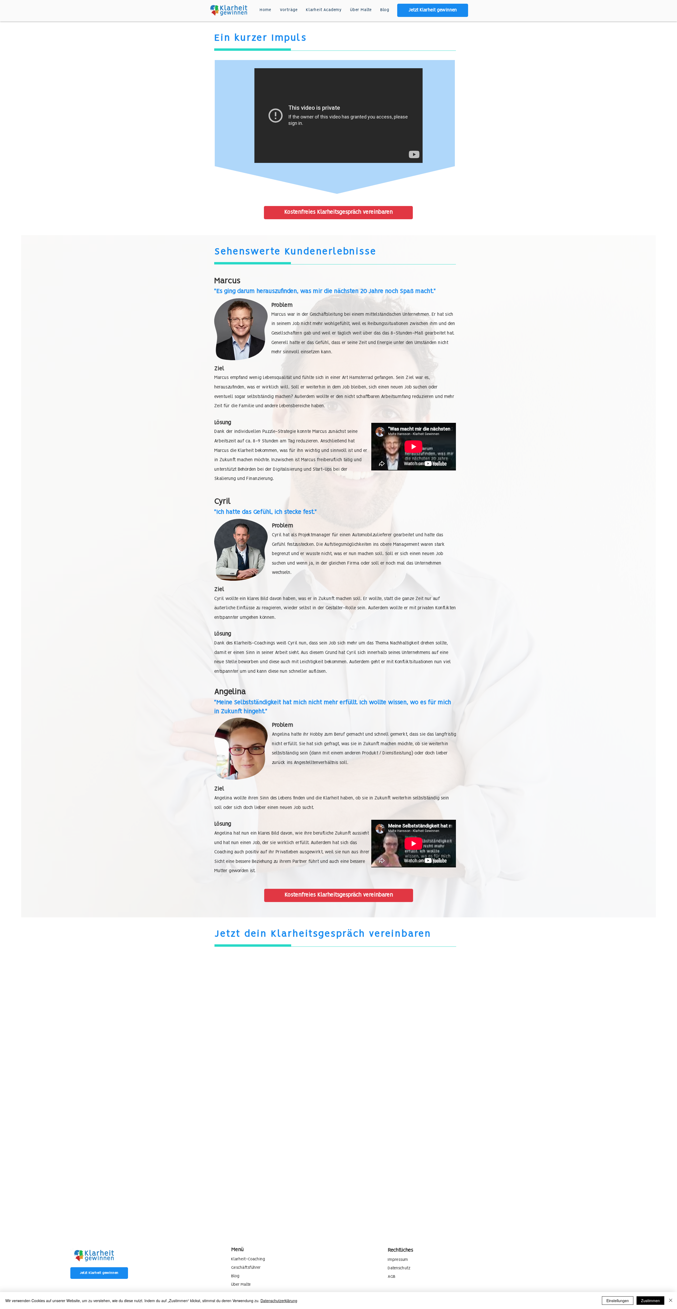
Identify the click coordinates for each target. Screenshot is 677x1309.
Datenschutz (399, 1268)
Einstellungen (617, 1300)
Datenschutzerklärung (278, 1300)
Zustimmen (650, 1300)
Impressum (398, 1260)
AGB (391, 1277)
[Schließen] (670, 1300)
